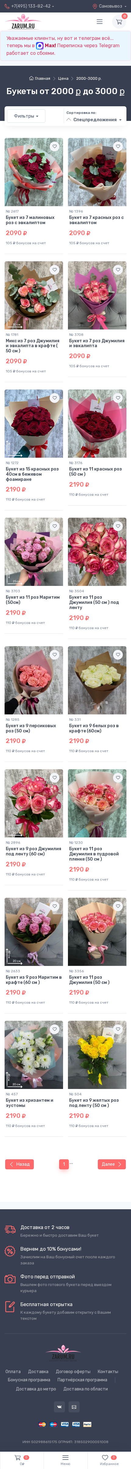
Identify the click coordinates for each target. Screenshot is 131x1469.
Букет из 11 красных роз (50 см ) (95, 472)
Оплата (13, 1371)
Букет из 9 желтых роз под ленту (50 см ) (94, 1103)
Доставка (38, 1371)
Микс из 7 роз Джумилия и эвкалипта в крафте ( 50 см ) (32, 346)
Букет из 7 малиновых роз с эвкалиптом (30, 220)
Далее (108, 1164)
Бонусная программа (29, 1380)
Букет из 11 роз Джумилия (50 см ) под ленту (94, 602)
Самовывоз (111, 6)
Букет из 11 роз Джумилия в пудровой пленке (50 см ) (94, 854)
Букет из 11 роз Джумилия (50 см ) (89, 980)
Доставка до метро (36, 1389)
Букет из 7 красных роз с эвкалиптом (96, 220)
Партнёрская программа (82, 1380)
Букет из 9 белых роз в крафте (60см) (94, 728)
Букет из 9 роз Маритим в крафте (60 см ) (34, 980)
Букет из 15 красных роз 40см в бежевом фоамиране (32, 474)
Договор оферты (73, 1371)
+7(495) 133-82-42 (31, 6)
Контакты (108, 1371)
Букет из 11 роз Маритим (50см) (33, 600)
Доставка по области (85, 1389)
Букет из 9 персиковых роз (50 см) (31, 728)
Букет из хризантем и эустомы (29, 1103)
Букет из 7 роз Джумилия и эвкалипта (97, 343)
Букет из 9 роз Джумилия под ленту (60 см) (33, 851)
